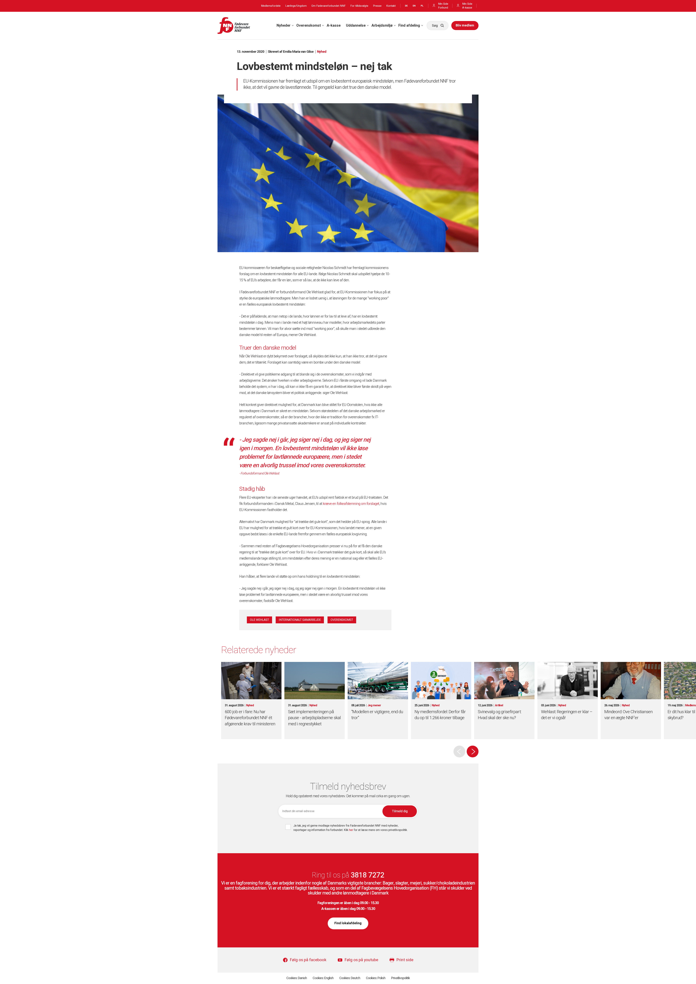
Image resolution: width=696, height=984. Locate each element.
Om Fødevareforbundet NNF (328, 6)
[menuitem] (284, 25)
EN (414, 6)
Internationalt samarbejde (300, 620)
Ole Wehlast (259, 620)
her (351, 830)
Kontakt (391, 6)
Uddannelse (356, 25)
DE (406, 6)
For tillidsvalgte (359, 6)
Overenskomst (308, 25)
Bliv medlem (465, 25)
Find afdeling (409, 25)
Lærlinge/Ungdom (296, 6)
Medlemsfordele (271, 6)
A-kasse (334, 25)
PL (422, 6)
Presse (377, 6)
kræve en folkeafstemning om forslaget (351, 503)
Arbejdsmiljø (382, 25)
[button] (472, 751)
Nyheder (284, 25)
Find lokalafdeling (348, 923)
